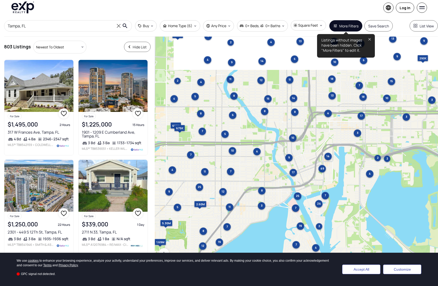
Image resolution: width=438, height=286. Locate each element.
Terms (47, 265)
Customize (402, 269)
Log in (405, 7)
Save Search (378, 26)
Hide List (140, 47)
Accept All (361, 269)
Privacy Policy (68, 265)
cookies (33, 260)
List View (427, 26)
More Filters (348, 26)
